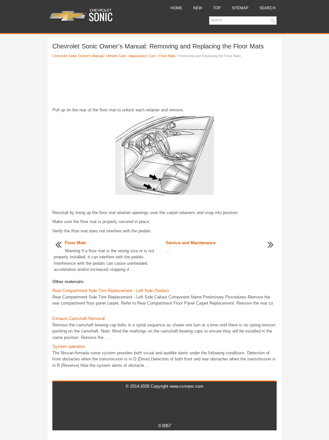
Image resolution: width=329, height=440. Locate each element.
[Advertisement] (164, 84)
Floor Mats (167, 56)
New (197, 8)
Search (267, 8)
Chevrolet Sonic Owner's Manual (77, 56)
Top (217, 8)
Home (176, 8)
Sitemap (240, 8)
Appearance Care (142, 56)
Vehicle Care (116, 56)
